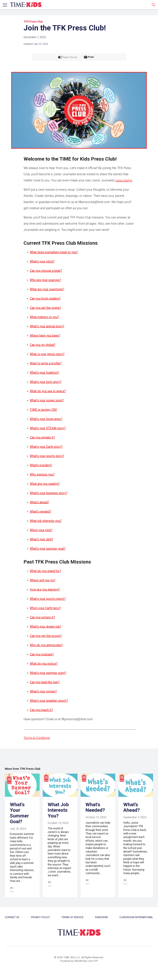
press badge (123, 180)
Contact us (12, 917)
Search (153, 4)
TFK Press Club (33, 21)
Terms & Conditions (37, 737)
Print (91, 57)
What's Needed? (95, 807)
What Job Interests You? (58, 810)
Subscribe (101, 917)
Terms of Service (72, 917)
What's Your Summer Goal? (19, 813)
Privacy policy (40, 917)
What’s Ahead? (131, 807)
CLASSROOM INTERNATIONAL (136, 917)
